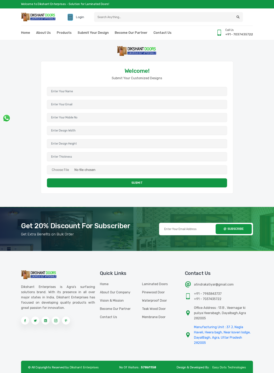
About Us (43, 33)
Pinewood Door (153, 292)
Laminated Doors (155, 284)
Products (64, 33)
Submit (137, 183)
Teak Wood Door (154, 309)
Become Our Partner (131, 33)
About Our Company (115, 292)
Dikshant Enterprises (84, 367)
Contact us (162, 33)
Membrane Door (153, 317)
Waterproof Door (154, 300)
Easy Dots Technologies (229, 367)
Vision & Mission (112, 300)
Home (25, 33)
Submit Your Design (93, 33)
